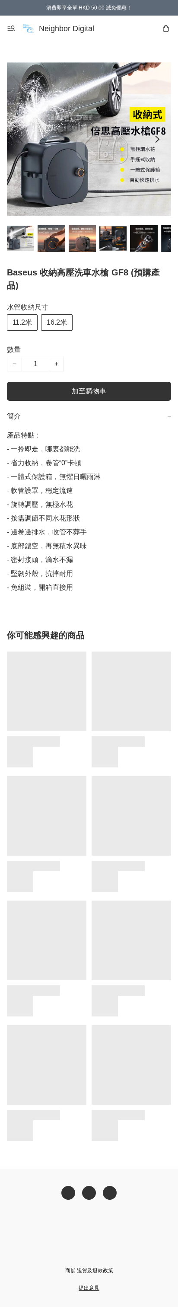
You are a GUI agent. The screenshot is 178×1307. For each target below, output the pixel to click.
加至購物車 (89, 391)
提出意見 (89, 1288)
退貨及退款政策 (95, 1271)
